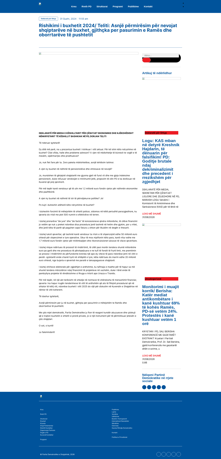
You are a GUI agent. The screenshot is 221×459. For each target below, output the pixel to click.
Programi (118, 6)
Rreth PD (86, 6)
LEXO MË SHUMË (151, 213)
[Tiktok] (164, 387)
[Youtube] (149, 387)
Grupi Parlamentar (46, 426)
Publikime (133, 6)
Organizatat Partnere (47, 430)
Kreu (73, 6)
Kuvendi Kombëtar (46, 435)
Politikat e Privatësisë (119, 437)
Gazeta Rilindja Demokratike (122, 428)
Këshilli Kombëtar (46, 428)
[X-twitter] (159, 387)
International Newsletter (120, 421)
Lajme (114, 412)
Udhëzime (115, 416)
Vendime (115, 414)
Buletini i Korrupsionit (119, 419)
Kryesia (43, 423)
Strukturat (43, 419)
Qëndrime (115, 423)
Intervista (115, 426)
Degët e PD (44, 433)
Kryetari (43, 421)
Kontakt (148, 6)
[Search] (146, 60)
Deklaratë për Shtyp (48, 19)
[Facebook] (144, 387)
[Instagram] (154, 387)
